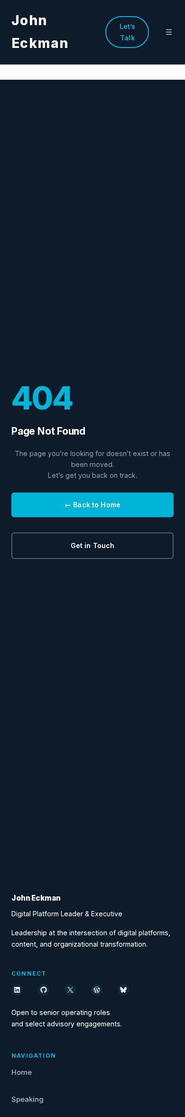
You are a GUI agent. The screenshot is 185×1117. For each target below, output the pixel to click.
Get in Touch (93, 545)
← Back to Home (92, 505)
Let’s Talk (128, 32)
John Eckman (36, 898)
